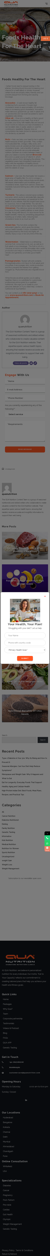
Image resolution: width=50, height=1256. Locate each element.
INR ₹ (44, 44)
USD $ (44, 39)
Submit (25, 658)
